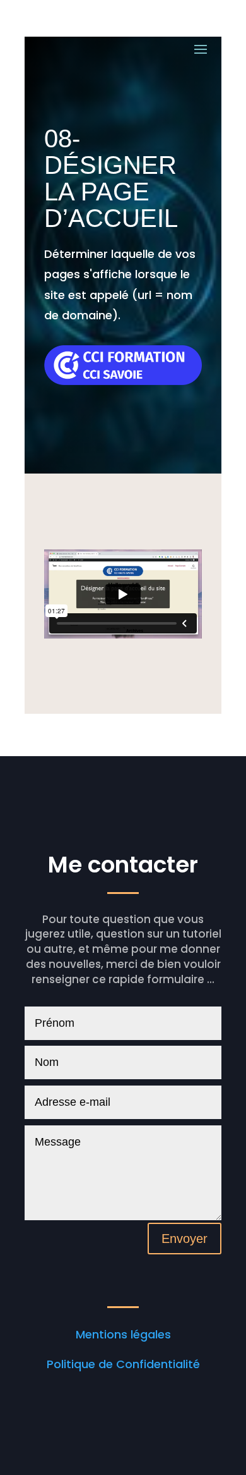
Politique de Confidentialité (123, 1364)
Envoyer (184, 1238)
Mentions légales (123, 1334)
